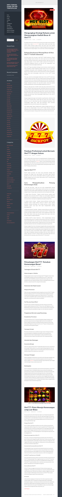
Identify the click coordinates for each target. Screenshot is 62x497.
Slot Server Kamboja (10, 30)
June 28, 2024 (26, 266)
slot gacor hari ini (9, 171)
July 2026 (8, 83)
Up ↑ (54, 494)
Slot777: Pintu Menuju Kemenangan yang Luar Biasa (39, 408)
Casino (8, 18)
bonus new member (10, 145)
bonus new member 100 (10, 222)
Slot (7, 21)
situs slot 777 (35, 44)
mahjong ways (9, 23)
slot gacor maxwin (10, 203)
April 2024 (8, 126)
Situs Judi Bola (9, 26)
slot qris (8, 175)
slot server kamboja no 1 (11, 179)
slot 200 (8, 214)
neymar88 (8, 155)
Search (8, 38)
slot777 (37, 161)
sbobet (8, 159)
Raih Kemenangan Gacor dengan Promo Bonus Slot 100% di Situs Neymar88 (12, 59)
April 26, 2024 (27, 411)
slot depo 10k (9, 165)
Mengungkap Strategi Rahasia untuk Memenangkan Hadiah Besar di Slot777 (39, 35)
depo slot (8, 205)
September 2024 (9, 116)
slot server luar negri (10, 181)
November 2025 (9, 87)
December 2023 (9, 132)
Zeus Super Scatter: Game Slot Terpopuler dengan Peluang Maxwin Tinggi (12, 55)
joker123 (8, 197)
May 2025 (8, 99)
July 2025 (8, 95)
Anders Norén (49, 494)
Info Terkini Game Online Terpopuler (12, 6)
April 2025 (8, 101)
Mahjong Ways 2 (10, 28)
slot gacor (8, 169)
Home (8, 14)
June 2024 (8, 122)
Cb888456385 (33, 266)
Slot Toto (8, 201)
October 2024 (9, 114)
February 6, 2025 (27, 155)
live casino (8, 151)
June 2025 (8, 97)
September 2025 (9, 91)
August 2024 (9, 118)
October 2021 (9, 136)
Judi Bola (8, 20)
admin (34, 39)
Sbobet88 (8, 25)
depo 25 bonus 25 (9, 199)
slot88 (8, 216)
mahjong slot (9, 153)
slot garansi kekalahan (10, 212)
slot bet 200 (9, 163)
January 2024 (9, 130)
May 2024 (8, 124)
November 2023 (9, 134)
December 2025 (9, 85)
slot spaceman (9, 220)
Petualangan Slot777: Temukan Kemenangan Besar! (37, 263)
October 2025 (9, 89)
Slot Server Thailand (10, 32)
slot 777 (31, 360)
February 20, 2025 (27, 39)
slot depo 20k (9, 167)
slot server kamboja (10, 177)
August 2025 (9, 93)
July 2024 (8, 120)
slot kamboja (9, 173)
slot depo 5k (9, 207)
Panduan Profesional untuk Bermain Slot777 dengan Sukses (39, 152)
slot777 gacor (26, 488)
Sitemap (8, 16)
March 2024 (9, 128)
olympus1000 (9, 157)
